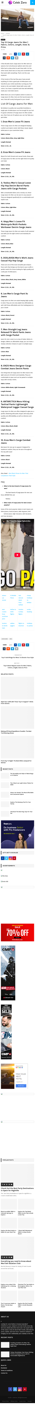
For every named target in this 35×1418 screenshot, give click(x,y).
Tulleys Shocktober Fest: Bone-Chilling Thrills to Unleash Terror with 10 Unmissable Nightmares (21, 1353)
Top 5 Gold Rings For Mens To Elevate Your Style (17, 657)
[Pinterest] (25, 1389)
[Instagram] (20, 1389)
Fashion (3, 39)
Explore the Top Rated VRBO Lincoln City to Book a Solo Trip (25, 1213)
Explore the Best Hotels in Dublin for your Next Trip (8, 1231)
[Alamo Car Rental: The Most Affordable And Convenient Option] (5, 795)
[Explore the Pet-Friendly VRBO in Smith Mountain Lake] (26, 1296)
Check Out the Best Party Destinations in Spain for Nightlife (17, 1189)
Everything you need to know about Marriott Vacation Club (16, 1262)
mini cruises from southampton (5, 614)
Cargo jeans (5, 639)
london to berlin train (4, 626)
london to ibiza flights (21, 612)
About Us (3, 1365)
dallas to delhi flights (13, 612)
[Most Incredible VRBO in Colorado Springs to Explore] (9, 1204)
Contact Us (4, 1373)
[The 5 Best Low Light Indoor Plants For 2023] (5, 785)
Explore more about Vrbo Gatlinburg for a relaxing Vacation (8, 1286)
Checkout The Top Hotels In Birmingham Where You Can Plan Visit (26, 1286)
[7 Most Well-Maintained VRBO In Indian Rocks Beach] (26, 1223)
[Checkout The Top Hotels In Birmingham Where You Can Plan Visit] (26, 1277)
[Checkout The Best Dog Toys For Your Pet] (5, 814)
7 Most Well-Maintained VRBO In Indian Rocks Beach (25, 1232)
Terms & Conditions (7, 1370)
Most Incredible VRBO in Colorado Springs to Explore (8, 1213)
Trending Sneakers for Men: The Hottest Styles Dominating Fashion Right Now (20, 1344)
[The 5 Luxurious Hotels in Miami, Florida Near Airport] (9, 1296)
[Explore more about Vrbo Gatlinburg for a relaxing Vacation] (9, 1277)
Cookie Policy (22, 1401)
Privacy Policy (5, 1401)
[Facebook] (10, 1389)
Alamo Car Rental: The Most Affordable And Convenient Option (21, 793)
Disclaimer (4, 1368)
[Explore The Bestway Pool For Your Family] (5, 804)
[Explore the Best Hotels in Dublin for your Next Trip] (9, 1223)
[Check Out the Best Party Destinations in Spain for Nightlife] (17, 1175)
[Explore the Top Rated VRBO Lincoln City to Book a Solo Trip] (26, 1204)
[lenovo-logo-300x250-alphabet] (1, 870)
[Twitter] (15, 1389)
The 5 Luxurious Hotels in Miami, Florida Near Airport (8, 1305)
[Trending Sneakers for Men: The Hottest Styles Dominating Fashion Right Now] (5, 1345)
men (11, 639)
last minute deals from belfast (21, 600)
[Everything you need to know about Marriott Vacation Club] (17, 1248)
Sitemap (30, 1401)
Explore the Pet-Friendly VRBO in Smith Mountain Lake (25, 1305)
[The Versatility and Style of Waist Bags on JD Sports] (5, 776)
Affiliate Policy (14, 1401)
